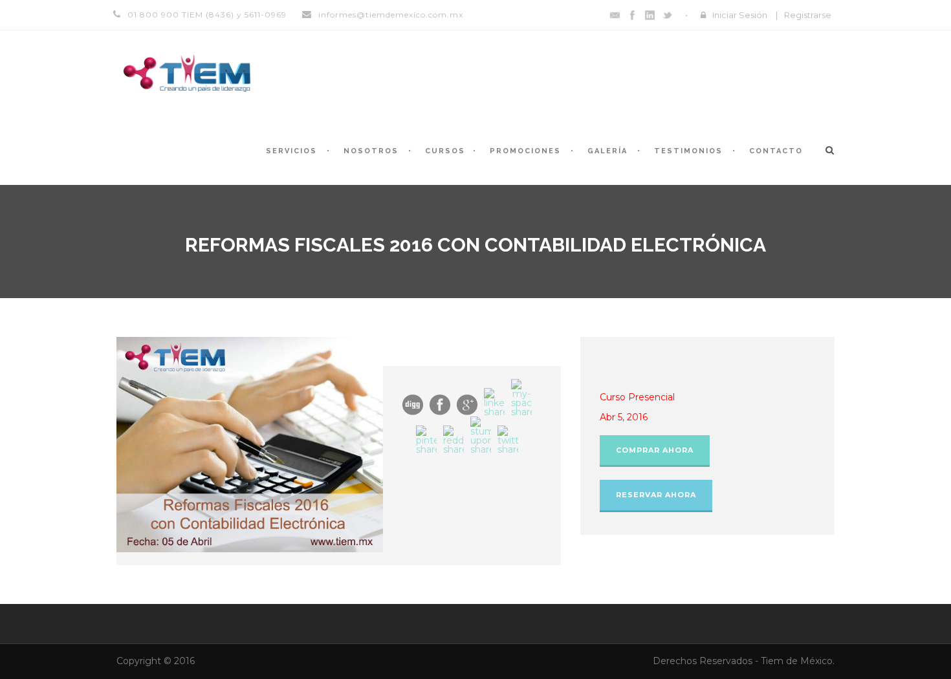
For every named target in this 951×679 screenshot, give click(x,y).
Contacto (776, 151)
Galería (607, 151)
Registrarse (807, 15)
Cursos (445, 151)
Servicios (291, 151)
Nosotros (371, 151)
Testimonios (688, 151)
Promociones (525, 151)
